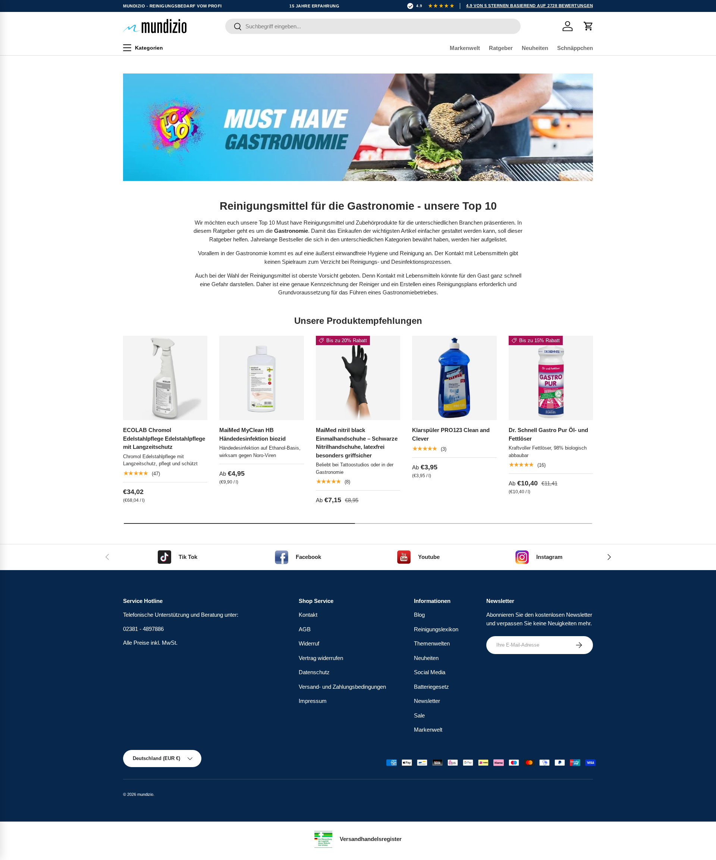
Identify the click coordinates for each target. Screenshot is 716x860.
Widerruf (309, 643)
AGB (305, 629)
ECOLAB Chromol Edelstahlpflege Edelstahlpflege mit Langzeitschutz (164, 438)
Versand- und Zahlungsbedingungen (342, 687)
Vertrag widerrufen (321, 658)
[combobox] (372, 26)
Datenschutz (314, 672)
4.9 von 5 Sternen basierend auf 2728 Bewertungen (529, 5)
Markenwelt (465, 48)
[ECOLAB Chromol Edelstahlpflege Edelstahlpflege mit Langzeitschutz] (165, 378)
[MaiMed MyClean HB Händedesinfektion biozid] (261, 378)
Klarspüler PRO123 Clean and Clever (451, 434)
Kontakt (308, 615)
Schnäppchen (575, 48)
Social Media (429, 672)
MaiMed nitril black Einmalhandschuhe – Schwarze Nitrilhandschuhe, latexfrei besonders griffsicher (357, 443)
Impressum (313, 701)
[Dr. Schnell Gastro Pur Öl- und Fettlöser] (551, 378)
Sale (419, 715)
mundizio (145, 794)
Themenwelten (432, 643)
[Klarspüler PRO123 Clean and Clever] (454, 378)
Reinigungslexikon (436, 629)
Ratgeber (501, 48)
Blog (419, 615)
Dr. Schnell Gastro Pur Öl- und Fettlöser (548, 434)
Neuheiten (535, 48)
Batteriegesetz (431, 687)
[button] (588, 26)
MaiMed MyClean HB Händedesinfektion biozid (252, 434)
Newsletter (427, 701)
